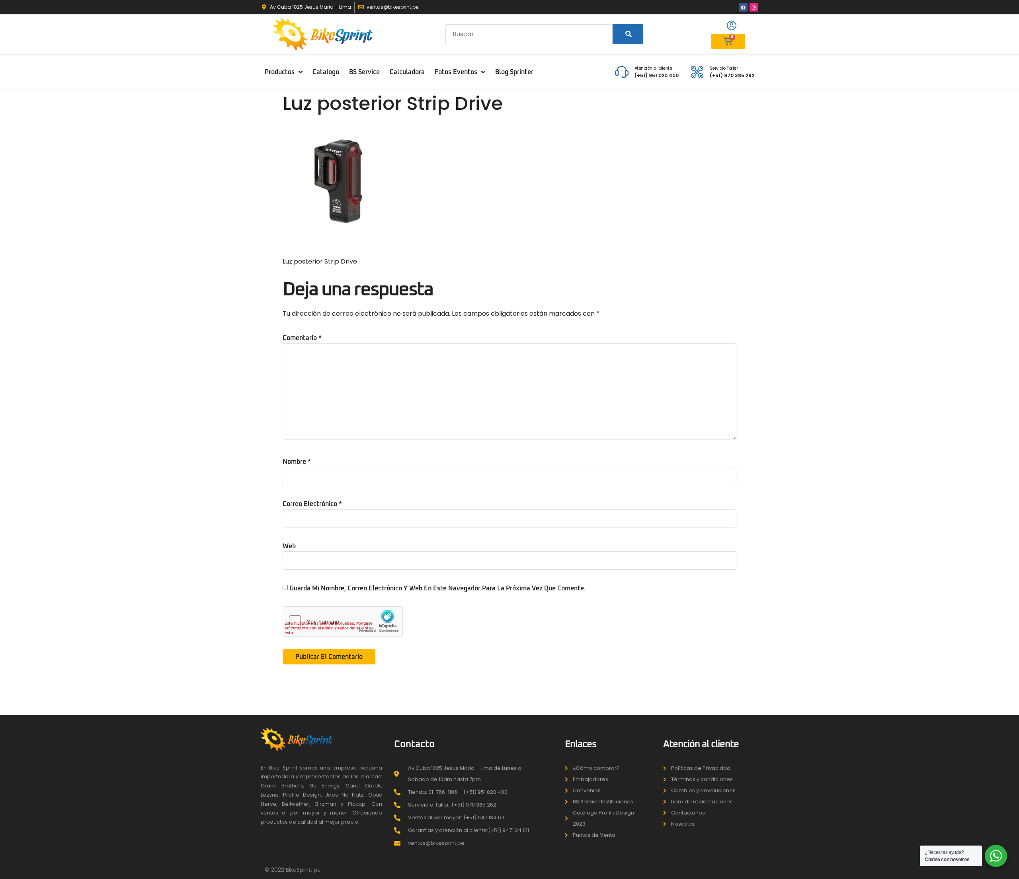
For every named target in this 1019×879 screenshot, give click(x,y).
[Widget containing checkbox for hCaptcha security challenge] (343, 621)
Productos (280, 72)
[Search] (628, 34)
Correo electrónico (312, 504)
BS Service (364, 72)
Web (289, 546)
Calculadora (407, 72)
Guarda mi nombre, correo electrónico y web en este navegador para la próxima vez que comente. (437, 588)
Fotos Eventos (456, 72)
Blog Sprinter (514, 72)
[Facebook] (743, 7)
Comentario (302, 338)
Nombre (297, 462)
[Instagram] (754, 7)
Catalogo (325, 72)
